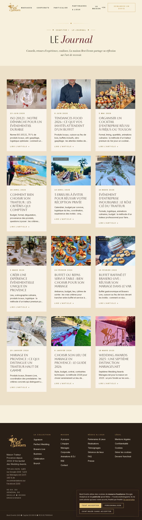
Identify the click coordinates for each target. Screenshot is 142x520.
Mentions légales (122, 439)
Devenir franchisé (123, 456)
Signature (38, 439)
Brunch (37, 463)
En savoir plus (129, 500)
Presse (91, 461)
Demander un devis (121, 7)
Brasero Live (39, 449)
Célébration (39, 458)
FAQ (90, 456)
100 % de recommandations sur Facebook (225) (16, 480)
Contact (64, 465)
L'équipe (65, 443)
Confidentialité (121, 443)
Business (38, 454)
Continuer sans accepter (96, 511)
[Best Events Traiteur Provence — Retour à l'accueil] (14, 7)
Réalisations (93, 443)
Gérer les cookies (123, 452)
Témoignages (94, 448)
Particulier (61, 8)
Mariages (26, 8)
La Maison (97, 8)
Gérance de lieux (96, 452)
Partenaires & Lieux (97, 439)
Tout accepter (90, 505)
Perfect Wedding (41, 444)
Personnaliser (113, 505)
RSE (62, 461)
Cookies (119, 448)
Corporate (43, 8)
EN (104, 7)
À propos (65, 439)
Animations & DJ (68, 456)
